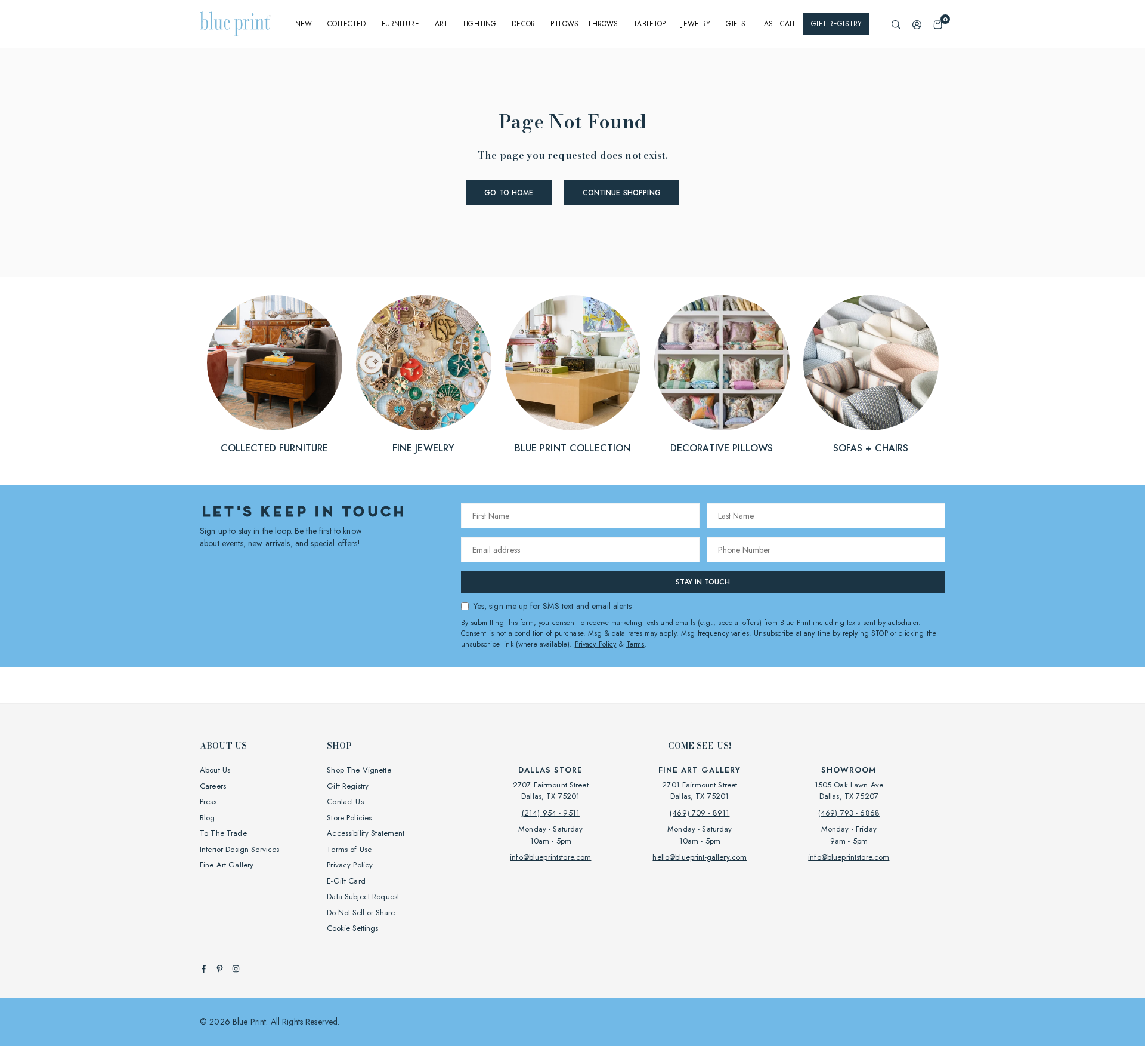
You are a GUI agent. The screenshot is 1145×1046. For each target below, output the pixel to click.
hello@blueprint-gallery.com (699, 857)
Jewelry (695, 24)
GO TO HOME (508, 192)
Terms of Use (349, 849)
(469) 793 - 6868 (849, 813)
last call (778, 24)
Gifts (735, 24)
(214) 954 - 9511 (551, 813)
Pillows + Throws (584, 24)
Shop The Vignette (359, 770)
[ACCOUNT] (916, 24)
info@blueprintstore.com (550, 857)
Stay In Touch (703, 582)
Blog (207, 817)
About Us (215, 770)
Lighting (479, 24)
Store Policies (349, 817)
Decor (523, 24)
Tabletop (649, 24)
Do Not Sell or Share (361, 912)
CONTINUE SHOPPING (622, 192)
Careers (213, 786)
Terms (635, 644)
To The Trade (223, 833)
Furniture (400, 24)
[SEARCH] (896, 24)
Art (441, 24)
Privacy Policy (596, 644)
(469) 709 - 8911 (699, 813)
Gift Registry (836, 24)
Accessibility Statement (365, 833)
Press (208, 801)
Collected (346, 24)
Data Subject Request (363, 896)
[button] (937, 24)
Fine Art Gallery (226, 864)
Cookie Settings (352, 928)
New (303, 24)
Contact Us (345, 801)
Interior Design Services (239, 849)
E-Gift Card (346, 881)
